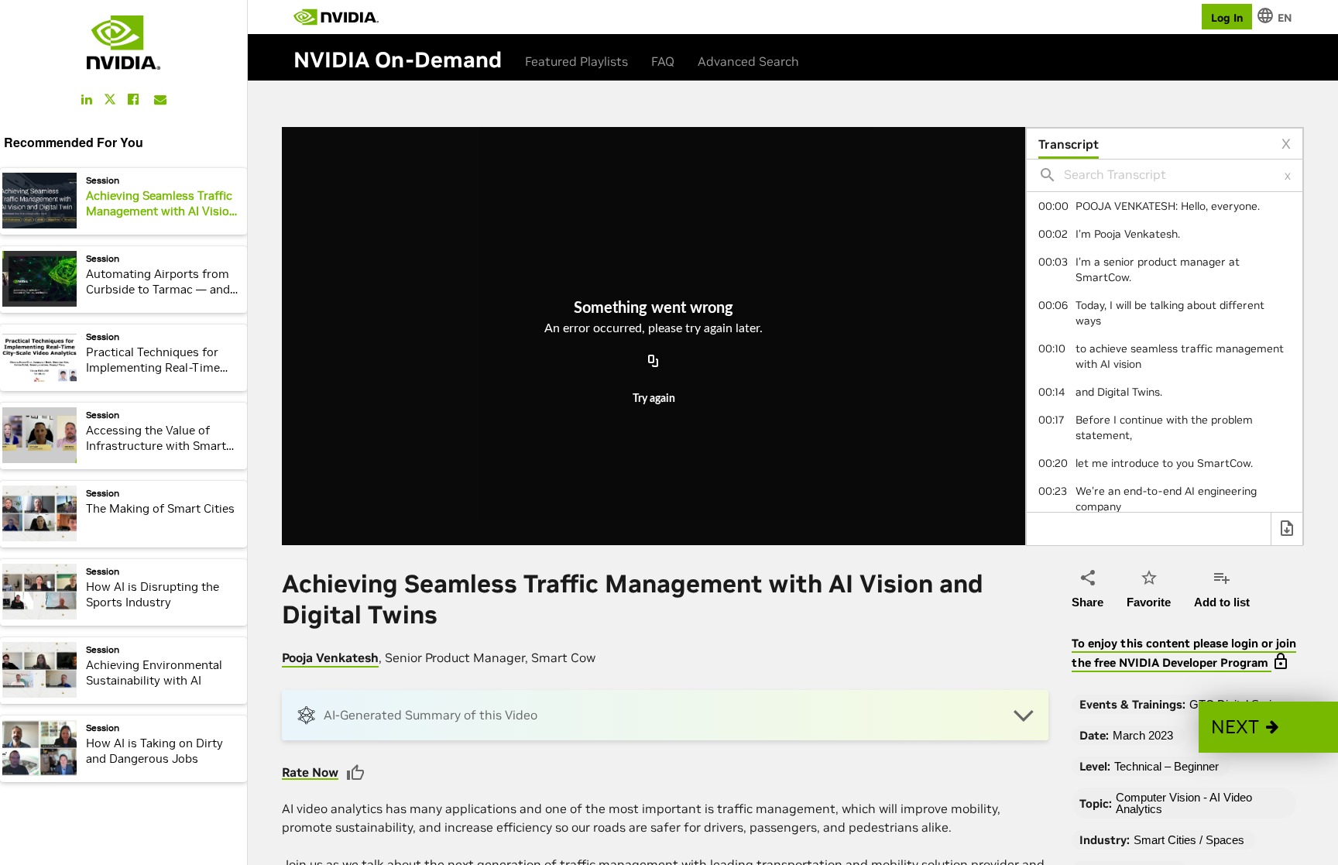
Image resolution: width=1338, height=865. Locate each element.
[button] (1268, 727)
